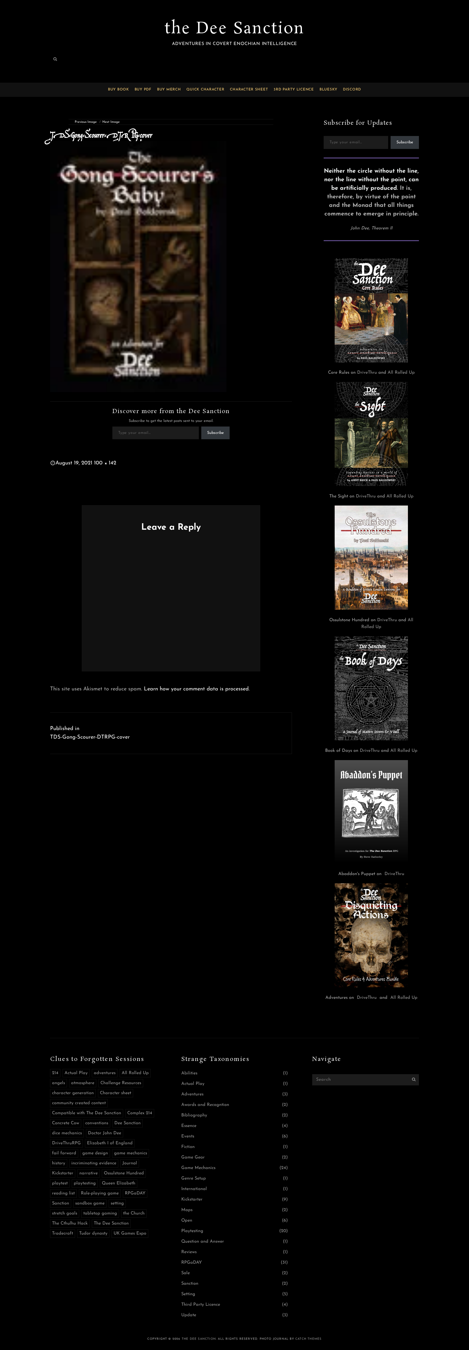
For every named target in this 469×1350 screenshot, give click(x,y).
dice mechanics (67, 1133)
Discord (352, 89)
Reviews (189, 1252)
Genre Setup (193, 1178)
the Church (134, 1213)
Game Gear (193, 1157)
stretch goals (64, 1213)
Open (186, 1220)
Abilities (189, 1073)
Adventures (192, 1094)
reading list (63, 1193)
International (194, 1189)
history (58, 1163)
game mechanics (130, 1153)
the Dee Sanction (234, 29)
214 (55, 1073)
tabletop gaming (100, 1213)
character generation (73, 1093)
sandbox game (90, 1203)
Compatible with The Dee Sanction (86, 1113)
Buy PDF (143, 89)
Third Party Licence (200, 1305)
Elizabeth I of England (110, 1143)
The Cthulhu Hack (70, 1223)
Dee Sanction (127, 1123)
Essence (188, 1126)
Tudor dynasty (93, 1233)
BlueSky (328, 89)
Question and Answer (202, 1241)
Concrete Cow (65, 1123)
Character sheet (115, 1093)
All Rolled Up (401, 373)
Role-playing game (100, 1193)
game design (95, 1153)
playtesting (85, 1183)
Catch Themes (308, 1339)
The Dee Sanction (111, 1223)
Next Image (111, 122)
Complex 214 (139, 1113)
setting (117, 1203)
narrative (88, 1173)
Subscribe (215, 433)
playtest (60, 1183)
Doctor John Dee (104, 1133)
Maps (186, 1210)
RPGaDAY (135, 1193)
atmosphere (82, 1083)
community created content (79, 1103)
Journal (129, 1163)
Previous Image (86, 122)
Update (188, 1315)
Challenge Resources (120, 1083)
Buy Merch (169, 89)
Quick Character (205, 89)
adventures (105, 1073)
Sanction (60, 1203)
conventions (96, 1123)
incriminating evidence (93, 1163)
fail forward (64, 1153)
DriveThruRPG (66, 1143)
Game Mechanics (198, 1168)
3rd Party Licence (294, 89)
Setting (188, 1294)
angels (58, 1083)
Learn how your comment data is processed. (197, 689)
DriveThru (367, 373)
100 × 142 (105, 463)
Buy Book (118, 89)
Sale (185, 1273)
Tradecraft (62, 1233)
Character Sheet (249, 89)
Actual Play (76, 1073)
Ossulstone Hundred (124, 1173)
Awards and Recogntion (205, 1105)
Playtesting (192, 1231)
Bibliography (194, 1115)
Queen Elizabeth (118, 1183)
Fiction (188, 1147)
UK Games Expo (130, 1233)
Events (187, 1136)
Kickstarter (62, 1173)
